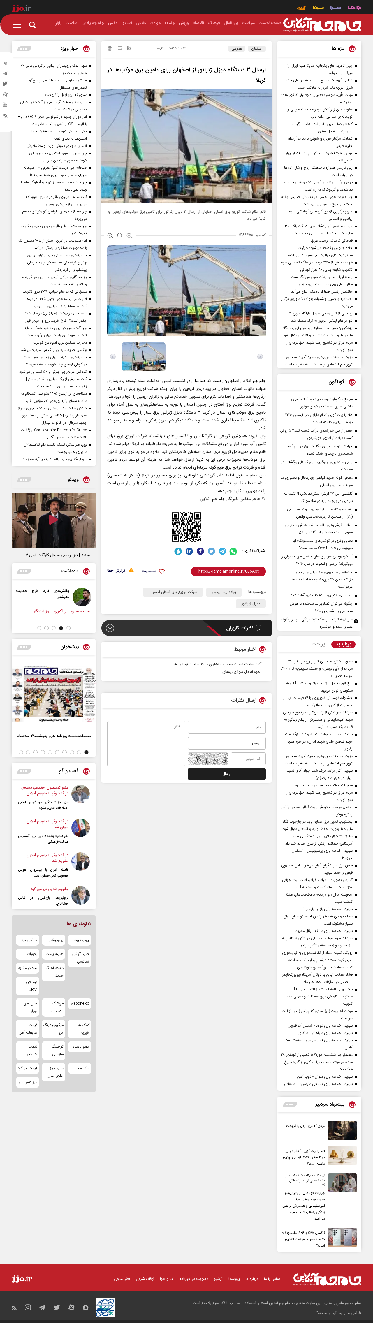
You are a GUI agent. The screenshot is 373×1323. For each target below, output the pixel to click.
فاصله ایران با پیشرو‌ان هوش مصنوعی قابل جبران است (43, 873)
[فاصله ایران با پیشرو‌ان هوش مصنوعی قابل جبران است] (80, 865)
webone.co (80, 1003)
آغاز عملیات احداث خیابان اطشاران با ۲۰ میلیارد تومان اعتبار (216, 664)
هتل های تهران (30, 1007)
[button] (68, 628)
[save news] (129, 49)
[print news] (110, 49)
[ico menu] (18, 24)
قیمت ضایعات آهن (28, 1029)
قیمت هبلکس (31, 1051)
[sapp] (5, 106)
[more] (290, 1104)
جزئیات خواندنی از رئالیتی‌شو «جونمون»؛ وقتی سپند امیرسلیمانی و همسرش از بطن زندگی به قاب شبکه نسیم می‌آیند (303, 1206)
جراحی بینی (28, 940)
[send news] (120, 49)
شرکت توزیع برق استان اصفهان (173, 592)
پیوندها (234, 1279)
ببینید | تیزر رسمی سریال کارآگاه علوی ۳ (57, 555)
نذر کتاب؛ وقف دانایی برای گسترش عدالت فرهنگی (43, 839)
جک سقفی (81, 1068)
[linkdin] (189, 551)
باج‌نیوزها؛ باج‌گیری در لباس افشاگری (43, 901)
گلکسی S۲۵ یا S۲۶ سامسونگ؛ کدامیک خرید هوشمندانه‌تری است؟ (303, 1239)
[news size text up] (110, 236)
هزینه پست (54, 954)
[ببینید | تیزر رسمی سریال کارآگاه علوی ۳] (54, 520)
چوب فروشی (80, 940)
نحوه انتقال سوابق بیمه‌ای (241, 672)
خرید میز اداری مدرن (55, 1072)
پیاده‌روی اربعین (224, 592)
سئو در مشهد (27, 968)
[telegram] (5, 75)
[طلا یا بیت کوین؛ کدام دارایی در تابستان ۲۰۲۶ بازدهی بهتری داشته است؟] (341, 1156)
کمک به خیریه (83, 1029)
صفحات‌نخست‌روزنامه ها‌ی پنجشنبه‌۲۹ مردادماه (54, 736)
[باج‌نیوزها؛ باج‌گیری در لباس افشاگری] (80, 896)
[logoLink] (322, 25)
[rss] (5, 117)
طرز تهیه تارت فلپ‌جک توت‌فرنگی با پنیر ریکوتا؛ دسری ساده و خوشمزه (317, 623)
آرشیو (218, 1279)
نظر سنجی (122, 1279)
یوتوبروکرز (56, 940)
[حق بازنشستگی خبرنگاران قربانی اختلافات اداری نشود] (80, 798)
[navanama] (354, 9)
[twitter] (5, 85)
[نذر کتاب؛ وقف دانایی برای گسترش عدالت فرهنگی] (80, 832)
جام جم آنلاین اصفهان (246, 381)
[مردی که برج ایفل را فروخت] (341, 1130)
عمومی (236, 49)
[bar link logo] (21, 9)
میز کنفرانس (28, 1082)
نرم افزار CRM (31, 986)
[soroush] (178, 551)
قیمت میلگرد (27, 1068)
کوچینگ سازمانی (57, 1051)
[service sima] (318, 9)
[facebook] (200, 551)
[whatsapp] (233, 551)
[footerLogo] (327, 1279)
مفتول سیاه (81, 1047)
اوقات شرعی (145, 1279)
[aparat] (5, 96)
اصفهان (257, 49)
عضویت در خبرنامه (194, 1279)
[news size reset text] (120, 236)
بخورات (32, 954)
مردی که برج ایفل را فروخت (305, 1126)
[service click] (301, 9)
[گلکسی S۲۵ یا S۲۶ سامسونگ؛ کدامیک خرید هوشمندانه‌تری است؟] (341, 1238)
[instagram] (5, 64)
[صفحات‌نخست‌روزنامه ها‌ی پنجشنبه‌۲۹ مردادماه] (54, 694)
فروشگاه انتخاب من (55, 1007)
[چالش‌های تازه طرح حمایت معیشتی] (84, 597)
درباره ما (252, 1279)
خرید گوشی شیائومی (80, 958)
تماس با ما (272, 1279)
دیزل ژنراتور (251, 603)
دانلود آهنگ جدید (54, 972)
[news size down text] (129, 236)
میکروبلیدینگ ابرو (53, 1029)
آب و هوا (167, 1279)
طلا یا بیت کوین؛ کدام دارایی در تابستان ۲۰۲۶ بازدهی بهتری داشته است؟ (304, 1157)
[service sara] (335, 9)
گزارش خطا (116, 571)
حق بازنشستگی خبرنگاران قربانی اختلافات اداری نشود (43, 805)
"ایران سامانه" (327, 1313)
